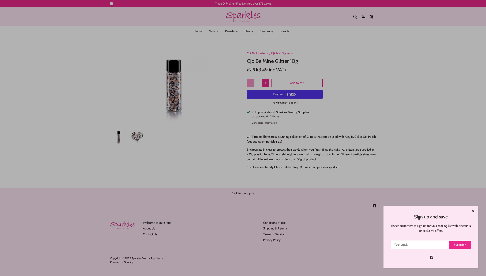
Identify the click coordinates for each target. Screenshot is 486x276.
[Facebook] (431, 257)
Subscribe (460, 245)
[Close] (473, 211)
